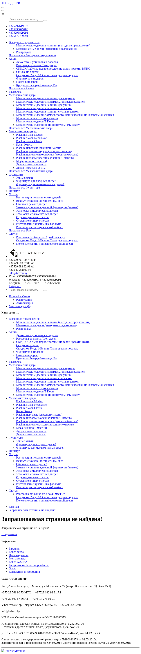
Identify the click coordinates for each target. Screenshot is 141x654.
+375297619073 (18, 26)
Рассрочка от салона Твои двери (36, 65)
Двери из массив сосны (31, 167)
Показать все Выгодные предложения (32, 55)
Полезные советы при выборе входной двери (44, 243)
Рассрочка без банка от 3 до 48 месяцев (40, 237)
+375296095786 (18, 29)
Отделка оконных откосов (32, 220)
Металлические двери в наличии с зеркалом (44, 108)
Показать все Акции (21, 88)
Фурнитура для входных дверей (36, 180)
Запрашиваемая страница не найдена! (32, 510)
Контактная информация (24, 571)
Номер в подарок (27, 81)
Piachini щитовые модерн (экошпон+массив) (44, 151)
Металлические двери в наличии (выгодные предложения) (53, 45)
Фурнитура (16, 174)
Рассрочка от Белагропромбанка (29, 565)
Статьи (13, 233)
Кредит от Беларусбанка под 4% (36, 85)
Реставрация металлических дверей (38, 197)
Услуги (13, 194)
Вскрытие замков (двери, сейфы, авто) (40, 200)
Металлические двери (22, 95)
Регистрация (24, 299)
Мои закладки (17, 558)
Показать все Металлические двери (31, 128)
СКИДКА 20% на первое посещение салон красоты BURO (53, 68)
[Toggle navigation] (2, 7)
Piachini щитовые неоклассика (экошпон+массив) (47, 154)
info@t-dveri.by (18, 273)
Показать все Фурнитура (24, 187)
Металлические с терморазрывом (37, 118)
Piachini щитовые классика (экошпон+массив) (45, 157)
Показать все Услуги (22, 230)
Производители (18, 555)
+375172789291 (18, 35)
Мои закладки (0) (19, 306)
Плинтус (14, 190)
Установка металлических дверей (37, 210)
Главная (14, 506)
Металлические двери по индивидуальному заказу (48, 124)
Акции (13, 58)
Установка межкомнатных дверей (37, 213)
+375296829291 (18, 32)
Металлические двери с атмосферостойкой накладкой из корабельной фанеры (65, 114)
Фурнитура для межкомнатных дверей (40, 184)
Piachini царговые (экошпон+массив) (39, 147)
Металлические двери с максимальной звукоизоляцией (50, 101)
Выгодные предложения (24, 42)
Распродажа (23, 52)
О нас (12, 568)
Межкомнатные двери (23, 131)
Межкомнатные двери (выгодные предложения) (46, 48)
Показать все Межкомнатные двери (31, 171)
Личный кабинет (19, 296)
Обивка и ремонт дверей (31, 204)
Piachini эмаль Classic (29, 141)
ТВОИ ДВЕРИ (10, 3)
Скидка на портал (27, 71)
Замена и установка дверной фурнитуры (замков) (47, 207)
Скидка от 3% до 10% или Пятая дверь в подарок (47, 75)
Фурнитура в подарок (30, 78)
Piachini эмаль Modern (29, 134)
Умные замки (24, 177)
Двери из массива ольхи (31, 164)
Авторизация (24, 303)
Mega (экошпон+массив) (31, 161)
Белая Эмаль (24, 144)
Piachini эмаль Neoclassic (31, 138)
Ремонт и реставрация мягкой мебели (39, 227)
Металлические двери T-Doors (35, 121)
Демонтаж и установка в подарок (37, 62)
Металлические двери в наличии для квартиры (45, 98)
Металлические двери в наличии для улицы (43, 104)
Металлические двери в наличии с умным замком (47, 111)
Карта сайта (16, 551)
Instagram (15, 286)
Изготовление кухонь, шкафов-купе (38, 223)
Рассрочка (15, 91)
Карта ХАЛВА (18, 561)
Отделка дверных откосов (32, 217)
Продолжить (9, 534)
